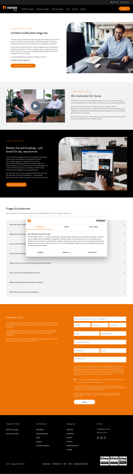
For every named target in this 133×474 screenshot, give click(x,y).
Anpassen (65, 252)
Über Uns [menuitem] (69, 429)
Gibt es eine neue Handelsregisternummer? (25, 272)
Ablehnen (40, 252)
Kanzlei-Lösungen (42, 9)
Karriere (75, 9)
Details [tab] (66, 227)
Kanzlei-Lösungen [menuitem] (12, 433)
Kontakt (83, 9)
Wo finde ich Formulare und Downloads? (24, 292)
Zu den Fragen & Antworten (23, 66)
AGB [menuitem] (64, 463)
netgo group (125, 2)
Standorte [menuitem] (70, 433)
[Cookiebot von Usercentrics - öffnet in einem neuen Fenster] (97, 220)
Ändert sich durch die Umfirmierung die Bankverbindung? (30, 263)
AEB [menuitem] (69, 463)
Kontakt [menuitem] (69, 449)
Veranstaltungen (57, 9)
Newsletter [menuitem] (40, 429)
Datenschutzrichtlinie (99, 389)
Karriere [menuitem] (69, 441)
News (68, 9)
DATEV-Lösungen (28, 9)
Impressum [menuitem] (46, 463)
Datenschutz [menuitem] (56, 463)
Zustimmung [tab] (39, 227)
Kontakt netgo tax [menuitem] (42, 445)
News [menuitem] (38, 437)
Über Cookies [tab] (93, 227)
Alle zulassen (92, 252)
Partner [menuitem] (69, 437)
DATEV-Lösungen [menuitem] (12, 429)
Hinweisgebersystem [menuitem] (80, 463)
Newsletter (116, 2)
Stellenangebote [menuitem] (72, 445)
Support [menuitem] (39, 441)
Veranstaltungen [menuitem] (42, 433)
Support (124, 8)
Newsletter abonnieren (16, 184)
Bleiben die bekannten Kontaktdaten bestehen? (26, 282)
